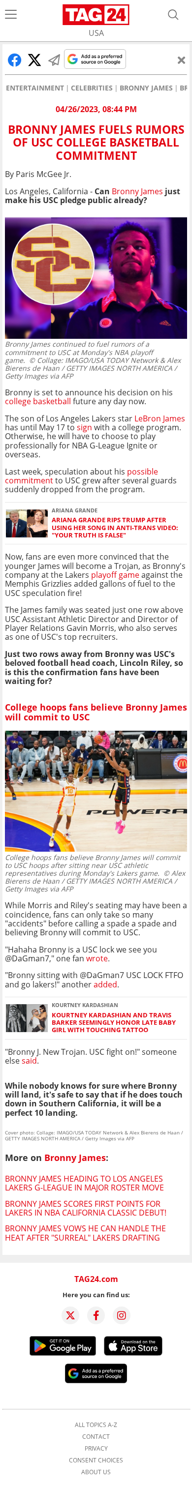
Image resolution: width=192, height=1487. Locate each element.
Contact (96, 1436)
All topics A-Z (96, 1425)
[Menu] (11, 15)
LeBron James (159, 418)
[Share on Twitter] (34, 60)
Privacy (96, 1448)
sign (84, 427)
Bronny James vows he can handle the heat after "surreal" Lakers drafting (85, 1233)
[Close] (181, 60)
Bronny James (146, 88)
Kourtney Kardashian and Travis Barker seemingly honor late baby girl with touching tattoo (114, 1022)
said (29, 1060)
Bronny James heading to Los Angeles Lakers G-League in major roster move (84, 1183)
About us (96, 1472)
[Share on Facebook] (15, 60)
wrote (97, 958)
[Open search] (173, 14)
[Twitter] (70, 1315)
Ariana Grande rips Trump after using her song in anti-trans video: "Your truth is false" (115, 527)
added (105, 984)
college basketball (38, 401)
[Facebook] (96, 1315)
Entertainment (35, 88)
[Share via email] (54, 60)
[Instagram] (121, 1315)
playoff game (115, 574)
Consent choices (96, 1460)
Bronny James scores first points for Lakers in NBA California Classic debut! (85, 1208)
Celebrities (92, 88)
